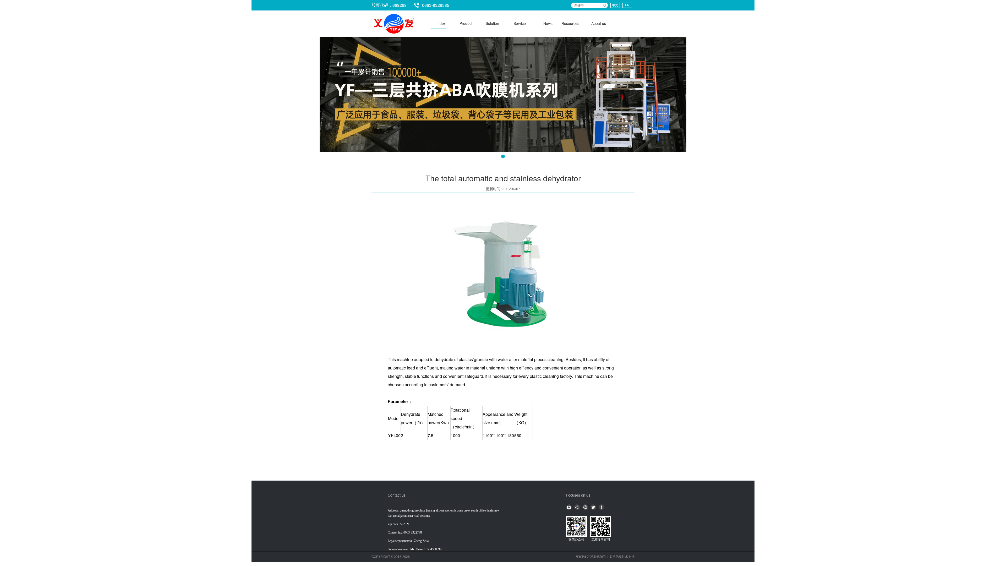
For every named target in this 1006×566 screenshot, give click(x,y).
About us (598, 23)
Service (519, 23)
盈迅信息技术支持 (622, 557)
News (548, 23)
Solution (492, 23)
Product (466, 23)
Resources (570, 23)
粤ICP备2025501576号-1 (592, 557)
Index (441, 23)
